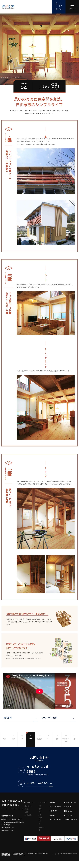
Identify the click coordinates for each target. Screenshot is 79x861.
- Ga (39, 812)
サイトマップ (68, 815)
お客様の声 (53, 811)
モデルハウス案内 (55, 806)
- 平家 (39, 809)
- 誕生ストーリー (28, 806)
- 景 (39, 830)
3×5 (30, 737)
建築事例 (8, 718)
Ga (22, 737)
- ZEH (39, 821)
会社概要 (52, 815)
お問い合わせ (59, 9)
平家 (13, 737)
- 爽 (39, 824)
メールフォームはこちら (37, 783)
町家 (4, 737)
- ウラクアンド (42, 827)
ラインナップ (10, 77)
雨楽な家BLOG (68, 806)
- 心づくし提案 (28, 815)
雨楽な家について (29, 802)
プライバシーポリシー (71, 819)
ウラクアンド (65, 739)
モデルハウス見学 (49, 718)
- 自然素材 (26, 812)
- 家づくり (26, 809)
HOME (2, 77)
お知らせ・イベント (70, 802)
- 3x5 (39, 815)
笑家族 (39, 737)
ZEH (48, 737)
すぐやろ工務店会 (55, 819)
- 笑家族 (40, 818)
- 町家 (39, 806)
